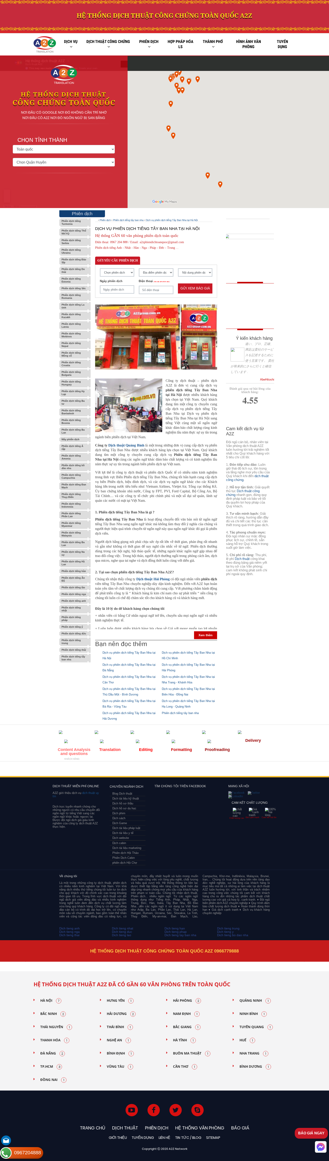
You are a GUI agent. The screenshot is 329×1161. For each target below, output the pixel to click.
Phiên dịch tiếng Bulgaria (71, 373)
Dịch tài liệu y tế (122, 833)
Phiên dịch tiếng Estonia (71, 280)
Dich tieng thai (69, 935)
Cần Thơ (184, 1066)
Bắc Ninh (52, 1013)
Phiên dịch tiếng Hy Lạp (73, 393)
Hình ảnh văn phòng (248, 44)
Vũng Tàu (119, 1066)
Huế (246, 1040)
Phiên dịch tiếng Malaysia (71, 534)
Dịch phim (118, 813)
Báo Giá (240, 1128)
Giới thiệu (118, 1137)
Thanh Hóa (53, 1040)
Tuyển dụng (282, 44)
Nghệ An (118, 1040)
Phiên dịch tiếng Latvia (71, 325)
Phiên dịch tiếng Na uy (73, 553)
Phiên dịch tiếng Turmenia (71, 222)
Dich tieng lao (121, 935)
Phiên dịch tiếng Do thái (73, 270)
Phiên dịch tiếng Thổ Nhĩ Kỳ (74, 232)
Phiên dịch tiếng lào (73, 587)
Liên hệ (164, 1137)
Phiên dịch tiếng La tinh (73, 306)
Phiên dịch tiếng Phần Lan (71, 515)
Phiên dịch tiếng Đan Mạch (74, 486)
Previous (24, 962)
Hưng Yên (119, 1000)
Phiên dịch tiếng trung (71, 641)
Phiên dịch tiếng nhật (71, 609)
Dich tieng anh (69, 928)
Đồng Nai (52, 1079)
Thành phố (213, 41)
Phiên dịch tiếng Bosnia (71, 421)
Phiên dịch (148, 41)
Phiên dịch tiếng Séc (74, 288)
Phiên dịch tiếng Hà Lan (73, 563)
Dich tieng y (225, 931)
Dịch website (120, 838)
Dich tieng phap (175, 931)
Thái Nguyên (55, 1027)
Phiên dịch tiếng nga (74, 594)
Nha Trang (252, 1053)
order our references (251, 317)
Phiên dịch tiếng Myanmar (71, 524)
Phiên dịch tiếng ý (72, 626)
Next (305, 962)
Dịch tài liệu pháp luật (126, 828)
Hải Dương (120, 1013)
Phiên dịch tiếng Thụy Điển (71, 495)
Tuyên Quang (255, 1027)
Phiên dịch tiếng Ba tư (73, 402)
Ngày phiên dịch (111, 281)
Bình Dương (254, 1066)
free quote (247, 297)
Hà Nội (50, 1000)
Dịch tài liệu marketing (126, 848)
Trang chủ (92, 1128)
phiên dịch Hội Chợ (124, 862)
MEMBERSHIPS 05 (163, 770)
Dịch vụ (70, 41)
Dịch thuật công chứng (108, 41)
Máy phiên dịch (70, 439)
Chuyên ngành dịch (126, 786)
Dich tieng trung (228, 928)
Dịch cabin (119, 843)
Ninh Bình (252, 1013)
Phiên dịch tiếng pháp (71, 618)
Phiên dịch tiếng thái (74, 650)
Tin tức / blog (188, 1137)
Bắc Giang (185, 1027)
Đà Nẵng (51, 1053)
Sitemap (213, 1137)
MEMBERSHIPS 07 (248, 770)
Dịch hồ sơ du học (124, 808)
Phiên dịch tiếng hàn (74, 571)
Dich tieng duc (122, 931)
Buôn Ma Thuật (190, 1053)
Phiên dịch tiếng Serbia (71, 242)
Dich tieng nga (69, 931)
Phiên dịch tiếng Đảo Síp (74, 261)
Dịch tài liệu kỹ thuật (125, 798)
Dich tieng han (174, 928)
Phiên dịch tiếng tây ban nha (73, 658)
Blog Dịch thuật (122, 793)
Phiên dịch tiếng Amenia (71, 457)
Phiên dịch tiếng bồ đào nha (73, 467)
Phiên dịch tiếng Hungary (71, 383)
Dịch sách (118, 818)
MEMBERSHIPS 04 (134, 770)
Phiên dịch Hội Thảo (125, 853)
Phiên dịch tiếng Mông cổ (71, 354)
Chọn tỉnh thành (42, 140)
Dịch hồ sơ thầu (122, 803)
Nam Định (185, 1013)
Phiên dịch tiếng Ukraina (71, 251)
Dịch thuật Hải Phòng (152, 579)
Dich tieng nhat (122, 928)
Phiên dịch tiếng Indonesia (71, 505)
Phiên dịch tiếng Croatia (71, 364)
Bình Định (119, 1053)
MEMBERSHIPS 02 (91, 770)
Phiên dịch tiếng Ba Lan (73, 431)
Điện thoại (154, 281)
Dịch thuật (242, 559)
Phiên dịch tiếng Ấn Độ (73, 579)
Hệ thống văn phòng (199, 1128)
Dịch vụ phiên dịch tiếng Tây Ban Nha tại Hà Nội (172, 220)
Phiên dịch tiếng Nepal (71, 344)
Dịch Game (119, 823)
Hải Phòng (186, 1000)
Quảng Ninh (254, 1000)
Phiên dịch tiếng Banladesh (71, 412)
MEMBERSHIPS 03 (111, 770)
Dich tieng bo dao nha (232, 935)
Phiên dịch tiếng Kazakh (71, 316)
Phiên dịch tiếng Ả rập (72, 447)
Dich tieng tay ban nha (180, 935)
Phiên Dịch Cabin (123, 857)
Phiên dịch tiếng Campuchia (71, 476)
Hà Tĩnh (183, 1040)
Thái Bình (119, 1027)
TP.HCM (50, 1066)
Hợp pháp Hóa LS (180, 44)
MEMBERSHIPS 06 (202, 770)
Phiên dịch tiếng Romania (71, 296)
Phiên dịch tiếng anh (74, 601)
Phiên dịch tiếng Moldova (71, 335)
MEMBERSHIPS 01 (70, 770)
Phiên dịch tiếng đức (74, 633)
